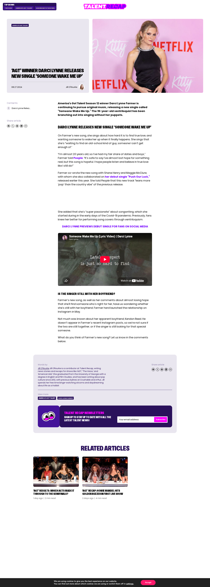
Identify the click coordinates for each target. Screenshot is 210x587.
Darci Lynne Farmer (65, 398)
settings (129, 584)
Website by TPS (195, 552)
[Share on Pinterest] (17, 126)
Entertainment (151, 527)
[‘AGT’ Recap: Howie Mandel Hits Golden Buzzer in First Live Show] (105, 472)
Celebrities (149, 532)
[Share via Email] (25, 126)
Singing (146, 522)
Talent (146, 518)
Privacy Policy (182, 527)
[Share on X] (13, 126)
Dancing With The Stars (45, 8)
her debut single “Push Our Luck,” (127, 176)
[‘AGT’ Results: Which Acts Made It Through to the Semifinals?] (56, 472)
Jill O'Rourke (43, 368)
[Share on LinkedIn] (21, 126)
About (177, 518)
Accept (148, 582)
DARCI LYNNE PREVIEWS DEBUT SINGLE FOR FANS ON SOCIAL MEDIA (105, 226)
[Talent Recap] (105, 6)
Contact (178, 522)
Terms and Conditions (187, 532)
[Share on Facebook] (8, 126)
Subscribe (160, 419)
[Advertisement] (105, 198)
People (78, 158)
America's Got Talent (24, 8)
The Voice (8, 8)
